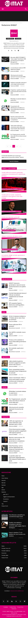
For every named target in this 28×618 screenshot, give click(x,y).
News (3, 476)
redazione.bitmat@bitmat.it (17, 591)
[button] (2, 9)
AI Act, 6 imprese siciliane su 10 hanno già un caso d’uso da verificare (17, 317)
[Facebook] (9, 51)
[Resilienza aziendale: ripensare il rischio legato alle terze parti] (5, 84)
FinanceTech (5, 506)
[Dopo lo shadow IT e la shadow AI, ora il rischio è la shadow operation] (5, 535)
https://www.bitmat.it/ (14, 41)
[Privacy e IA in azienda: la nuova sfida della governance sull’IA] (5, 342)
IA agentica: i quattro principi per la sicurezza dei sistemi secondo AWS (18, 91)
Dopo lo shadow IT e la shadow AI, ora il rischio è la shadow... (17, 534)
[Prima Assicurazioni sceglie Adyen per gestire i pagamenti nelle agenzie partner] (5, 431)
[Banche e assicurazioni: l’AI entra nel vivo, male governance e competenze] (5, 118)
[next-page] (20, 146)
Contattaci (6, 607)
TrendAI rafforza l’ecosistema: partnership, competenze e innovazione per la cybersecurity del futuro (13, 174)
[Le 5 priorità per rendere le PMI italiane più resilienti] (5, 69)
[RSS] (12, 51)
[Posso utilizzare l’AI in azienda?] (5, 327)
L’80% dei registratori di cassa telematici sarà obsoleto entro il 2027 (16, 422)
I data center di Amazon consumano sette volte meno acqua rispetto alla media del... (17, 127)
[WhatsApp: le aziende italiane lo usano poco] (5, 100)
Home (3, 22)
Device (3, 489)
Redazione (14, 608)
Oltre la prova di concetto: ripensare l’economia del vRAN (16, 409)
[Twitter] (15, 51)
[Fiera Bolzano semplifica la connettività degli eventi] (5, 517)
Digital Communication (9, 496)
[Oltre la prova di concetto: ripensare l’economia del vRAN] (5, 77)
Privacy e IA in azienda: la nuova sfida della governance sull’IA (17, 341)
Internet (4, 480)
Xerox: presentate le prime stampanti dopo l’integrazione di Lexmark (17, 371)
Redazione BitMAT (14, 63)
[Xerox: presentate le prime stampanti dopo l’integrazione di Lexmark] (5, 372)
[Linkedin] (11, 601)
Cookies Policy (12, 607)
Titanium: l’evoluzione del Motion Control (12, 236)
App (3, 487)
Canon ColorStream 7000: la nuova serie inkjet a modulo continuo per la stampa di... (17, 379)
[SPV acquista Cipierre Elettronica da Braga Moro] (5, 305)
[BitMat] (14, 3)
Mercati (3, 482)
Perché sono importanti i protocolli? (11, 217)
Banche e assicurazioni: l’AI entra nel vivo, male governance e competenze (18, 118)
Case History (5, 478)
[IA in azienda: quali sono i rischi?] (5, 350)
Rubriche (4, 492)
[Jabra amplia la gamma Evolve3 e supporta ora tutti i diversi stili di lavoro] (5, 363)
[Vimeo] (19, 51)
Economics (6, 499)
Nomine (4, 485)
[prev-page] (7, 146)
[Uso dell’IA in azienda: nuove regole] (5, 334)
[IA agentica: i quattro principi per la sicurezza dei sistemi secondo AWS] (5, 92)
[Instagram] (7, 601)
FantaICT (5, 501)
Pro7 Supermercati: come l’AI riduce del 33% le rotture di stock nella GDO (18, 136)
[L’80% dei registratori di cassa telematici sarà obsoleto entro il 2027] (5, 423)
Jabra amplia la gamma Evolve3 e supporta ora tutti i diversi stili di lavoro (17, 362)
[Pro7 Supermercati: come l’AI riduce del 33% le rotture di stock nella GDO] (5, 136)
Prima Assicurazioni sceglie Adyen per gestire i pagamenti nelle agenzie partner (17, 430)
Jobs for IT (5, 494)
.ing (2, 503)
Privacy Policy (20, 607)
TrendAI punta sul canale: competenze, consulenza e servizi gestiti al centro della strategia (12, 196)
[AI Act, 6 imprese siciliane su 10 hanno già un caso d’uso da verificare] (5, 318)
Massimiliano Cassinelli (14, 328)
